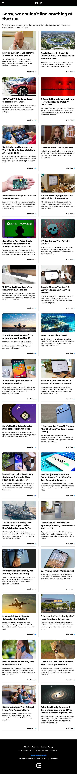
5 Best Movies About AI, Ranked (57, 147)
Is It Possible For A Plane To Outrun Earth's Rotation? (15, 617)
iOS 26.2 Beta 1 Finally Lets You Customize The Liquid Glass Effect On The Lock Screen (17, 477)
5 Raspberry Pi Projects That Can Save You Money (19, 197)
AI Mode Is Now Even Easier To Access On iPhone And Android (56, 382)
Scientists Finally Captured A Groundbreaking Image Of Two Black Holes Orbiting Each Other (57, 710)
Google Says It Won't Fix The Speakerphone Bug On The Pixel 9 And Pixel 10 (58, 525)
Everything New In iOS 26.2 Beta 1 (57, 571)
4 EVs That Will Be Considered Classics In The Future (17, 100)
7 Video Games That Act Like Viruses (55, 242)
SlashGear (54, 758)
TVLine (38, 758)
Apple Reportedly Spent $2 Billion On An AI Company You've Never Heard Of (57, 56)
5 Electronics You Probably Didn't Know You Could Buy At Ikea (58, 617)
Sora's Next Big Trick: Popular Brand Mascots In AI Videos (17, 427)
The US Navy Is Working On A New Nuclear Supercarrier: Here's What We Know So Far (17, 525)
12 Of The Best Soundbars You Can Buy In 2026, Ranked (17, 288)
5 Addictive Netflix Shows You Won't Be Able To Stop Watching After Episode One (18, 150)
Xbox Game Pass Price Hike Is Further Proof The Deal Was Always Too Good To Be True (17, 244)
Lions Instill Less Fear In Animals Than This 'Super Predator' (57, 663)
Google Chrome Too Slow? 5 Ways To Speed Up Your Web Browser (55, 290)
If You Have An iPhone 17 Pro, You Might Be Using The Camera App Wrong (57, 429)
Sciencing (45, 758)
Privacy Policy (47, 747)
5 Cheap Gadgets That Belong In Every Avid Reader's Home (18, 708)
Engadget (22, 758)
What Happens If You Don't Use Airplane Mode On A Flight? (18, 336)
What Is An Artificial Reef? (54, 335)
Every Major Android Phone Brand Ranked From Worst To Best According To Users (56, 477)
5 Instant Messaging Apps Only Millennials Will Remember (57, 197)
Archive (35, 747)
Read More (30, 72)
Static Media (28, 750)
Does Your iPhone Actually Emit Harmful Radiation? (18, 663)
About (26, 747)
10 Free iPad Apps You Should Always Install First (17, 382)
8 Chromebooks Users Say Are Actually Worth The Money (17, 572)
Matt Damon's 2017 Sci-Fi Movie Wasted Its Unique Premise (18, 54)
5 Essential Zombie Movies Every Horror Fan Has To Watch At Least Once (57, 102)
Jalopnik (31, 758)
